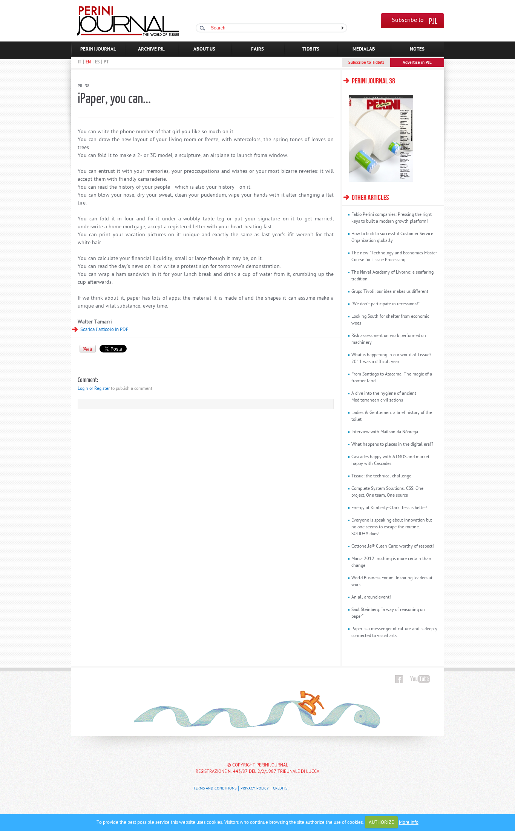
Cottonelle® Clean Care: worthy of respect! (392, 546)
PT (106, 62)
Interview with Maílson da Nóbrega (384, 432)
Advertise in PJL (417, 62)
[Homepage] (128, 34)
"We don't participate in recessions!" (385, 304)
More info (408, 822)
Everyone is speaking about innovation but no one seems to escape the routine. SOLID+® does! (391, 527)
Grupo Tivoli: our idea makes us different (389, 292)
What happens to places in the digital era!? (392, 445)
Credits (280, 788)
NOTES (417, 49)
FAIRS (257, 49)
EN (88, 62)
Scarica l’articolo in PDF (104, 329)
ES (97, 62)
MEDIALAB (364, 49)
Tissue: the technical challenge (381, 476)
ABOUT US (204, 49)
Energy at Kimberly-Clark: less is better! (389, 508)
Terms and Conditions (214, 788)
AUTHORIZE (381, 822)
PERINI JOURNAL (98, 49)
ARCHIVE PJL (151, 49)
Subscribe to (408, 21)
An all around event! (371, 597)
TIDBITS (310, 49)
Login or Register (94, 389)
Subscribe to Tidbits (366, 62)
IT (79, 62)
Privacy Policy (255, 788)
